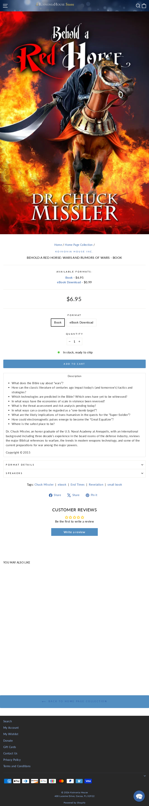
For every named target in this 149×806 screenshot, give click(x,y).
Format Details (20, 464)
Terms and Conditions (16, 766)
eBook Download (69, 282)
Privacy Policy (12, 759)
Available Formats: (74, 271)
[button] (139, 796)
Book (69, 277)
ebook (62, 484)
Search (7, 721)
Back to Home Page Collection (77, 701)
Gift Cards (9, 747)
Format (74, 315)
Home (58, 244)
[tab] (74, 376)
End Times (78, 484)
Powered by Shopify (75, 802)
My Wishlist (10, 734)
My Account (11, 727)
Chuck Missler (44, 484)
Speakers (14, 473)
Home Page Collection (79, 244)
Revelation (96, 484)
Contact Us (10, 753)
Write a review (74, 532)
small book (114, 484)
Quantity (74, 333)
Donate (8, 740)
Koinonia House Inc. (74, 251)
